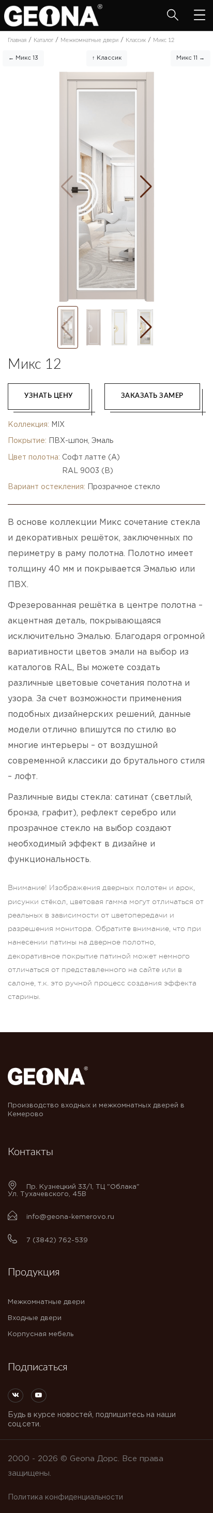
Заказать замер (152, 396)
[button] (146, 186)
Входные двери (35, 1318)
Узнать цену (48, 396)
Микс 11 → (190, 58)
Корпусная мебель (40, 1334)
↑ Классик (106, 58)
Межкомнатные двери (46, 1302)
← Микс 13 (23, 58)
